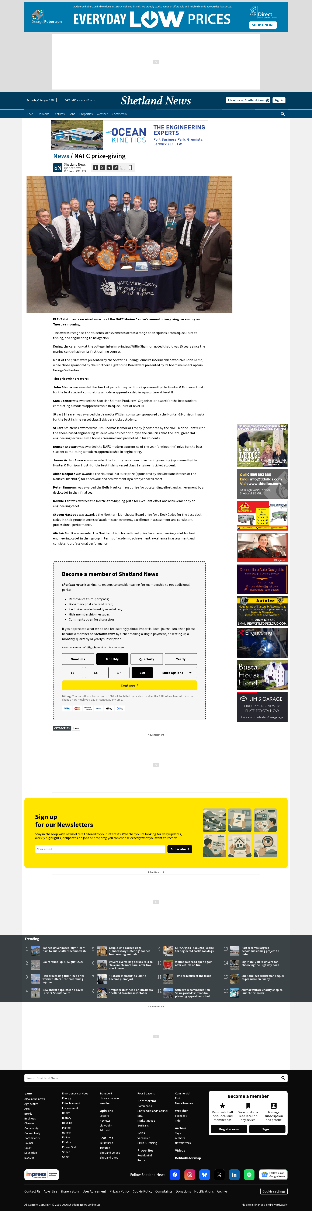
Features (106, 1138)
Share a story (69, 1191)
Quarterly (146, 659)
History (66, 1118)
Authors (180, 1138)
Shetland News (75, 164)
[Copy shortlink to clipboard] (115, 167)
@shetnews (72, 168)
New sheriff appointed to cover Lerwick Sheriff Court (62, 991)
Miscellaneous (184, 1103)
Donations (183, 1191)
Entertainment (71, 1103)
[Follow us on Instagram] (189, 1174)
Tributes (105, 1148)
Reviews (105, 1120)
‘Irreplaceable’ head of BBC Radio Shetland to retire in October (131, 991)
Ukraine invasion (110, 1098)
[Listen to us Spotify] (249, 1174)
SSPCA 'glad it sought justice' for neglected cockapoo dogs (195, 949)
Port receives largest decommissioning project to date (260, 951)
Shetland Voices (110, 1153)
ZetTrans (143, 1125)
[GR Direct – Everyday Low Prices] (156, 17)
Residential (145, 1155)
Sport (65, 1157)
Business (30, 1118)
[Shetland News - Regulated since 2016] (41, 1174)
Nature (66, 1132)
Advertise (50, 1191)
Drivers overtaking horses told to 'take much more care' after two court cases (131, 965)
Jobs (141, 1133)
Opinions (106, 1110)
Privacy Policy (119, 1191)
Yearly (181, 659)
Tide (178, 1120)
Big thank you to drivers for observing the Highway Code (260, 963)
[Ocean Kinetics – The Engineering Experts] (129, 135)
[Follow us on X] (219, 1174)
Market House (146, 1120)
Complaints (164, 1191)
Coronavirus (32, 1138)
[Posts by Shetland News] (57, 167)
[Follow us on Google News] (273, 1174)
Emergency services (75, 1093)
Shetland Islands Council (153, 1111)
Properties (145, 1150)
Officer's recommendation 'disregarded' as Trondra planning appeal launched (192, 993)
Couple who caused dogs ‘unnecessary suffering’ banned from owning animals (129, 951)
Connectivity (32, 1133)
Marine (66, 1127)
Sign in (279, 100)
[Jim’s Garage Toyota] (262, 707)
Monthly (112, 659)
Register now (229, 1129)
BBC (140, 1116)
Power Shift (69, 1147)
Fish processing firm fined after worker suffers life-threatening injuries (63, 979)
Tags (178, 1133)
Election (29, 1157)
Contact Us (32, 1191)
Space (66, 1152)
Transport (106, 1093)
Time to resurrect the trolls (193, 976)
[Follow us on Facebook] (175, 1174)
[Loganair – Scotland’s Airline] (262, 547)
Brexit (28, 1113)
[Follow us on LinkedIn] (234, 1174)
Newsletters (183, 1143)
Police (66, 1137)
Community (31, 1128)
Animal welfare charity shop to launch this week (262, 991)
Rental (142, 1160)
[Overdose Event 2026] (262, 426)
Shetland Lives (109, 1157)
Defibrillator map (188, 1158)
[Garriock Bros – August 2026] (262, 516)
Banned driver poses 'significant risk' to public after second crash (64, 949)
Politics (67, 1142)
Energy (66, 1098)
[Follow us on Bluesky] (204, 1174)
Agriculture (31, 1104)
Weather (105, 1103)
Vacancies (144, 1138)
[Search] (283, 114)
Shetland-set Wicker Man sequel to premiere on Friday (263, 977)
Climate (29, 1123)
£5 (96, 672)
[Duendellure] (262, 579)
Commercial (147, 1101)
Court (27, 1148)
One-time (78, 659)
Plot (177, 1098)
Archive (180, 1128)
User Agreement (94, 1191)
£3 (72, 672)
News (61, 156)
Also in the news (34, 1099)
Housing (67, 1123)
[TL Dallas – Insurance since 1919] (262, 484)
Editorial (105, 1130)
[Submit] (283, 1078)
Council (29, 1143)
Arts (27, 1109)
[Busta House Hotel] (262, 675)
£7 (119, 672)
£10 (142, 672)
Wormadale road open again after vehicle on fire (193, 963)
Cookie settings (274, 1191)
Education (30, 1153)
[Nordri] (262, 643)
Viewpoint (106, 1125)
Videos (180, 1150)
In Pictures (106, 1143)
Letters (104, 1116)
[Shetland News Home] (156, 107)
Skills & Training (147, 1143)
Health (66, 1113)
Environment (70, 1108)
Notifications (204, 1191)
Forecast (181, 1116)
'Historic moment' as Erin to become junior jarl (127, 977)
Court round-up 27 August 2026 (62, 962)
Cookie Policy (142, 1191)
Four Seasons (146, 1093)
